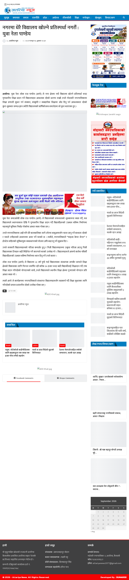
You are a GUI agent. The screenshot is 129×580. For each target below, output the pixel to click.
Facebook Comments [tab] (24, 378)
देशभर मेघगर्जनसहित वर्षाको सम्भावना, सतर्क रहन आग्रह (116, 229)
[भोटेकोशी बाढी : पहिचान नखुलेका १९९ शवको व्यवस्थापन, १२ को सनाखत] (98, 243)
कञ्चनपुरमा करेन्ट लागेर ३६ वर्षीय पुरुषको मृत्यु (116, 256)
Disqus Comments (67, 378)
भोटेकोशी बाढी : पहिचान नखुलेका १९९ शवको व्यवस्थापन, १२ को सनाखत (116, 244)
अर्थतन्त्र (55, 18)
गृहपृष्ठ (6, 18)
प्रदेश (45, 18)
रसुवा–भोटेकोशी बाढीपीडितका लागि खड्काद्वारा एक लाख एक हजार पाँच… (115, 202)
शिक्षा (77, 18)
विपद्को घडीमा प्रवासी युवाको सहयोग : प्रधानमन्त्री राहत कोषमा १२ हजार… (116, 303)
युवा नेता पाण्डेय (12, 291)
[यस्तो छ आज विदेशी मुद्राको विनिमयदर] (44, 338)
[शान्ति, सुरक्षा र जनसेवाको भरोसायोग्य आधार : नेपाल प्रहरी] (108, 361)
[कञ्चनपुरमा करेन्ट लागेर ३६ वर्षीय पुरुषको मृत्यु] (98, 258)
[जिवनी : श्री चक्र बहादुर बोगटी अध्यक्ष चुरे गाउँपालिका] (108, 434)
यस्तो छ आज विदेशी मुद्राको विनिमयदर (115, 214)
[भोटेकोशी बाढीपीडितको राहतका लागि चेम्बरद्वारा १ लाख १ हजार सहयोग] (98, 272)
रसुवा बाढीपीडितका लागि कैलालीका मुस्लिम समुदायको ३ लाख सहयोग (115, 288)
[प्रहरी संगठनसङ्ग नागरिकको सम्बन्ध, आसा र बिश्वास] (108, 397)
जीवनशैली (66, 18)
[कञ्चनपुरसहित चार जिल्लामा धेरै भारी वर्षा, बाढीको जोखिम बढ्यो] (98, 331)
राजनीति (35, 18)
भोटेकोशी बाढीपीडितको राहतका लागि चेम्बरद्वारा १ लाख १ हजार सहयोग (116, 273)
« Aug (93, 531)
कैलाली (8, 345)
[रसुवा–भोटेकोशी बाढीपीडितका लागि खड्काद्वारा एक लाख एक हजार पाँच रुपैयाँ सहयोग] (17, 338)
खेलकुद (98, 18)
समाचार (16, 18)
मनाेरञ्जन (86, 18)
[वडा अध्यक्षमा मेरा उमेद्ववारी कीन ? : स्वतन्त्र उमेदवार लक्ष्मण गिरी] (108, 470)
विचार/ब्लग (110, 18)
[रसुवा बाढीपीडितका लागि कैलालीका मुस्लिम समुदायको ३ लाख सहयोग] (98, 287)
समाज (25, 18)
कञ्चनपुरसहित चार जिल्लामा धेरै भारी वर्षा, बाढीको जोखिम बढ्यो (116, 331)
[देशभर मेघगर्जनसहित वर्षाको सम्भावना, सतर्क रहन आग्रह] (71, 338)
